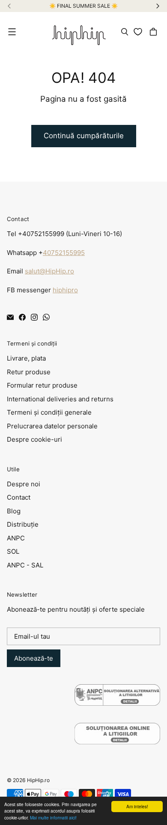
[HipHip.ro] (79, 32)
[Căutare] (124, 31)
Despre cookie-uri (34, 439)
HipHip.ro (38, 780)
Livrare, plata (26, 358)
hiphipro (65, 290)
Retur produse (29, 372)
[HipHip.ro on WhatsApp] (46, 317)
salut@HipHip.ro (49, 271)
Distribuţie (23, 524)
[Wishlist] (139, 32)
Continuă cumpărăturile (84, 135)
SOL (13, 551)
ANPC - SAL (25, 565)
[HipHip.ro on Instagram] (34, 317)
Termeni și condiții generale (49, 412)
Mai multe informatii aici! (53, 817)
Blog (14, 511)
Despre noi (23, 484)
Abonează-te (33, 658)
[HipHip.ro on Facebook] (22, 317)
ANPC (16, 538)
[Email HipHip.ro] (10, 317)
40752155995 (64, 253)
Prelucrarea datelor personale (52, 426)
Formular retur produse (42, 385)
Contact (18, 497)
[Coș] (154, 31)
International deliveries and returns (60, 399)
